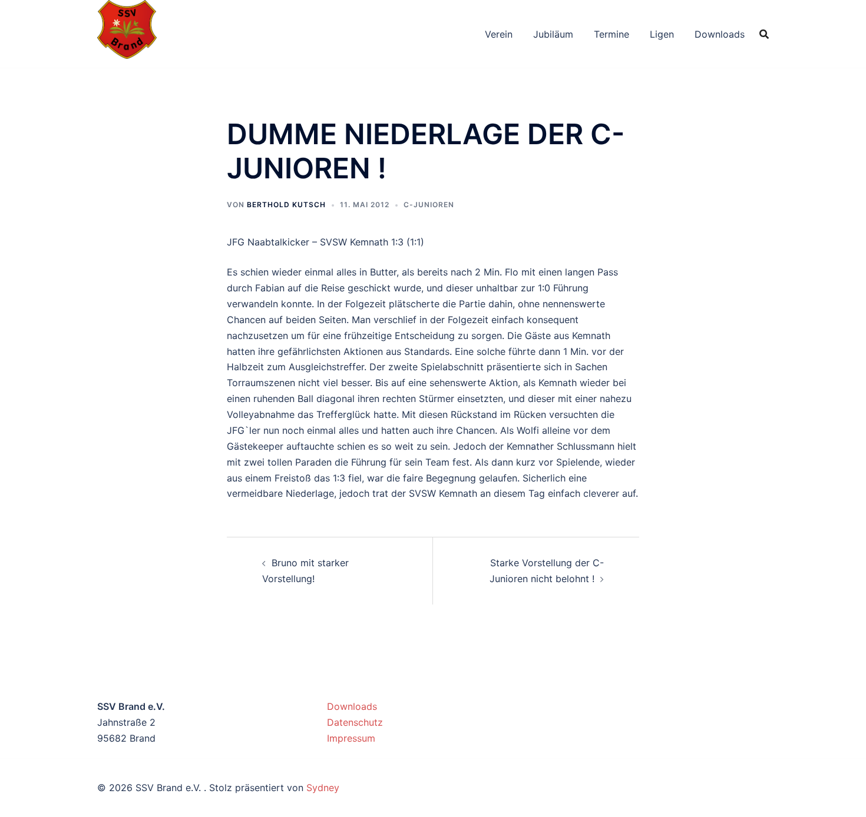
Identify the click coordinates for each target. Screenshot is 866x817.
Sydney (322, 787)
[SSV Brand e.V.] (127, 33)
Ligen (662, 34)
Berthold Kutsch (286, 204)
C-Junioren (429, 204)
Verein (499, 34)
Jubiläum (553, 34)
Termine (611, 34)
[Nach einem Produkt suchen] (764, 34)
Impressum (351, 738)
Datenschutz (355, 722)
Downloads (720, 34)
